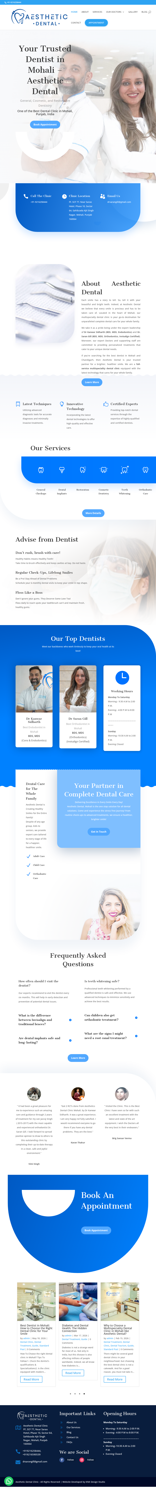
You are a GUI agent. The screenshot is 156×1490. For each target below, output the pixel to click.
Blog (69, 1432)
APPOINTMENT (96, 22)
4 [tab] (84, 1393)
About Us (71, 1422)
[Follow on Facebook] (61, 1460)
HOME (74, 12)
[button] (8, 1481)
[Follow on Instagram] (81, 1460)
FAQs (69, 1442)
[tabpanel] (36, 1334)
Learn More (92, 382)
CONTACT (76, 23)
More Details (93, 513)
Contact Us (72, 1437)
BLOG (144, 12)
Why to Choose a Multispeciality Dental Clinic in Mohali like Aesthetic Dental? (118, 1329)
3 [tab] (79, 1393)
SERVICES (97, 12)
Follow (70, 1459)
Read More (31, 1379)
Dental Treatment (71, 1339)
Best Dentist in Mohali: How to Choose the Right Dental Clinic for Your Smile (36, 1329)
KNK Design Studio (95, 1481)
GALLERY (133, 12)
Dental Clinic (26, 1341)
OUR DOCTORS (113, 12)
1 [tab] (70, 1393)
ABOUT (85, 12)
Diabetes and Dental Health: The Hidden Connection (75, 1328)
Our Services (73, 1427)
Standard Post (111, 1349)
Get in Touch (98, 831)
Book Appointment (45, 124)
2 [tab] (75, 1393)
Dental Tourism (118, 1345)
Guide (35, 1345)
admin (26, 1338)
